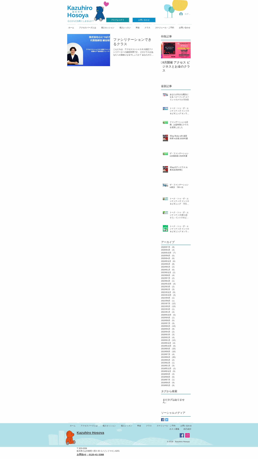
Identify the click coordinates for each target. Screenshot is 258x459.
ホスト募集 (174, 429)
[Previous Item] (165, 50)
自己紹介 (187, 429)
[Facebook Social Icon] (182, 435)
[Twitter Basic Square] (166, 419)
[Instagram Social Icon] (187, 435)
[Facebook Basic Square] (162, 419)
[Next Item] (186, 50)
